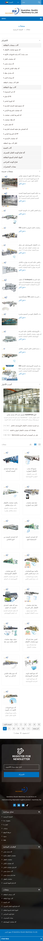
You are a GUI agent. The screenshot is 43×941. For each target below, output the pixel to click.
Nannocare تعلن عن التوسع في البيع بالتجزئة (25, 435)
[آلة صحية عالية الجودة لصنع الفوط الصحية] (10, 200)
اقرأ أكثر (21, 184)
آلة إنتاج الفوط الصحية (9, 883)
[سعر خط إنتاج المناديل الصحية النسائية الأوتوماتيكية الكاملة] (10, 458)
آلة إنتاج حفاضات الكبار (9, 867)
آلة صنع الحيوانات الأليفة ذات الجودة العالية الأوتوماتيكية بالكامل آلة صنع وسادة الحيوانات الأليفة (10, 709)
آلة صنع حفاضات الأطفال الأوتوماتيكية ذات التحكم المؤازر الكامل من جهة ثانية (11, 572)
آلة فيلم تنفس (9, 125)
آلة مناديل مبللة (9, 73)
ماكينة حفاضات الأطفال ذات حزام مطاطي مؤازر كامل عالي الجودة (11, 504)
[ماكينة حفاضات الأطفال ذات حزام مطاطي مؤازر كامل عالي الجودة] (10, 492)
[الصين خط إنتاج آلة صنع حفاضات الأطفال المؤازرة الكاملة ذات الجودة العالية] (31, 629)
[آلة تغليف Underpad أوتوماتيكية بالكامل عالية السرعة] (10, 286)
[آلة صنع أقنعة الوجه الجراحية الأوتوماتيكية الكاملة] (31, 663)
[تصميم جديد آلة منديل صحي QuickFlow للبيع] (21, 400)
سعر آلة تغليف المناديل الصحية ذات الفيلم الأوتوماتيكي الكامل (11, 606)
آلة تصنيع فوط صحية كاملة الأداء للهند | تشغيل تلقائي (30, 176)
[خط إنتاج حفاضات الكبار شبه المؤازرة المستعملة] (31, 492)
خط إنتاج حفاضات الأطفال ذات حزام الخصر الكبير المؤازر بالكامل (30, 349)
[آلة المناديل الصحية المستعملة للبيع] (31, 526)
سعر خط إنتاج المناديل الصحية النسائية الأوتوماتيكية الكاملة (10, 470)
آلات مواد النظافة (9, 87)
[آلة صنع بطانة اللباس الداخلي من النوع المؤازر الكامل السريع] (10, 663)
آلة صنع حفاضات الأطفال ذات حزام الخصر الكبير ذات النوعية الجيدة (30, 210)
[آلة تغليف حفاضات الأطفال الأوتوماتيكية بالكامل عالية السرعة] (10, 338)
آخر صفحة (36, 729)
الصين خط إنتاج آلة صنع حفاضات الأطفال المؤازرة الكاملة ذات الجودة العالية (31, 640)
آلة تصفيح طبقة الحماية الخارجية (14, 106)
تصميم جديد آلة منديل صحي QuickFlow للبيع (21, 415)
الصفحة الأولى (7, 725)
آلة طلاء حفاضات (10, 120)
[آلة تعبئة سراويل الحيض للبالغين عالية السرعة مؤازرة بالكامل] (10, 269)
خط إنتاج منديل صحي (9, 875)
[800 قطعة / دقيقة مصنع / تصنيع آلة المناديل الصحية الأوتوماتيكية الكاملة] (10, 373)
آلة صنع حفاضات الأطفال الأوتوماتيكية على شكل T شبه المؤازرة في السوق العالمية (30, 245)
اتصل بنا (5, 825)
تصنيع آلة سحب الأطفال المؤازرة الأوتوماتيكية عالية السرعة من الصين (31, 470)
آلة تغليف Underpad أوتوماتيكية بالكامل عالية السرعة (30, 280)
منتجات (5, 829)
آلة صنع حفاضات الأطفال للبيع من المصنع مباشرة (30, 314)
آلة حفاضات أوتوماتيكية (9, 922)
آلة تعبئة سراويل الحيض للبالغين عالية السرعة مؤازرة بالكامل (30, 262)
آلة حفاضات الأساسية (11, 139)
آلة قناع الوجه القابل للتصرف (14, 152)
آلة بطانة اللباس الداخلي (12, 68)
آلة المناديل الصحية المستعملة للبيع (31, 538)
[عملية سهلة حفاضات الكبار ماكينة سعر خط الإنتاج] (10, 629)
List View (39, 444)
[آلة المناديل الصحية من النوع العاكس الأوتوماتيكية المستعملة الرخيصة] (10, 526)
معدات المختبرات (9, 166)
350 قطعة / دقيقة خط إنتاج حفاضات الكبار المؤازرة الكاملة (30, 228)
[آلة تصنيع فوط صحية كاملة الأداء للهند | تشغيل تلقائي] (10, 183)
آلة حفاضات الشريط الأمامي (13, 111)
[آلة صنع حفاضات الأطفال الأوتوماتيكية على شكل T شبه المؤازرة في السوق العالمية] (10, 252)
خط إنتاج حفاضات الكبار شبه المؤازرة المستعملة (31, 504)
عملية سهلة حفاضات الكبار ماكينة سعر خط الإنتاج (10, 640)
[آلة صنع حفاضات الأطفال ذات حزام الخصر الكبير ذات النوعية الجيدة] (10, 217)
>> (28, 729)
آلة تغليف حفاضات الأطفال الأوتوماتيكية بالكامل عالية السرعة (30, 331)
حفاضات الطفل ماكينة (9, 856)
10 (23, 729)
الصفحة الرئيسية (18, 29)
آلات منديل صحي (8, 871)
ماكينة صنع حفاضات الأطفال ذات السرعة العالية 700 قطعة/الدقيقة (30, 297)
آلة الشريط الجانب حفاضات (13, 115)
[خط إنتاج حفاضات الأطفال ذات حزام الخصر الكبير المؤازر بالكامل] (10, 355)
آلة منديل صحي (9, 64)
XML (4, 840)
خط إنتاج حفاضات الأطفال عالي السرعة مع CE (31, 606)
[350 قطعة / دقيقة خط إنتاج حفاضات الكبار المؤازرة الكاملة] (10, 234)
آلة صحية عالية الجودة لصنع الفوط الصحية (30, 193)
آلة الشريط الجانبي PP (11, 134)
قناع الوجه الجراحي (10, 162)
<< (16, 725)
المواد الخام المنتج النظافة (12, 157)
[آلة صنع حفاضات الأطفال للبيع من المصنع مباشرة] (10, 321)
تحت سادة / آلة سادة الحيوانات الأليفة (16, 54)
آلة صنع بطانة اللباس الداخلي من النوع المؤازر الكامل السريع (10, 674)
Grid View (35, 444)
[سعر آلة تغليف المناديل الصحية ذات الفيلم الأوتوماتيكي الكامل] (10, 595)
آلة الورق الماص (9, 101)
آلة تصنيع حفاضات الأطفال (12, 50)
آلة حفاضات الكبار (10, 59)
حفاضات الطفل (7, 860)
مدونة (4, 836)
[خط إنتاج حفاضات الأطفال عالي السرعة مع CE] (31, 595)
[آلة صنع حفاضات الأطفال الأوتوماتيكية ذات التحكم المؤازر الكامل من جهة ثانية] (10, 561)
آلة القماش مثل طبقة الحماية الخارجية (16, 129)
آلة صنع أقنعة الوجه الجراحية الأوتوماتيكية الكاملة (31, 674)
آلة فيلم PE (8, 96)
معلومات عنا (6, 821)
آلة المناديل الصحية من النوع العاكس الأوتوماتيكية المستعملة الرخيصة (11, 538)
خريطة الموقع (7, 832)
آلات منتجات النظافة (10, 45)
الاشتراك (21, 774)
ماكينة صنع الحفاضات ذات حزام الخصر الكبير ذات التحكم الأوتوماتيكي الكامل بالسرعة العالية (31, 572)
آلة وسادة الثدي (9, 78)
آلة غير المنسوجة (10, 92)
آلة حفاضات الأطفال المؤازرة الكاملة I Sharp (23, 430)
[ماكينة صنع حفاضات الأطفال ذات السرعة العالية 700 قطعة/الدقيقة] (10, 303)
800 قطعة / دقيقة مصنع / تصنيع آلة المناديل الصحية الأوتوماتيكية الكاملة (30, 366)
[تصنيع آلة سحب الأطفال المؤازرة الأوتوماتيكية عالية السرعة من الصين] (31, 458)
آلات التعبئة (7, 148)
